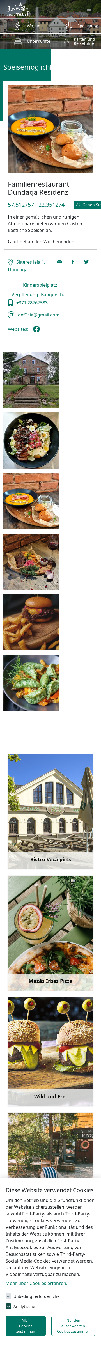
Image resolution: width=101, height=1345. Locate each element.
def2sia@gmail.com (38, 315)
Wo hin (33, 25)
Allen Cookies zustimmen (25, 1325)
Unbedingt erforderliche (36, 1296)
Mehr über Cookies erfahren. (36, 1283)
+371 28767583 (31, 303)
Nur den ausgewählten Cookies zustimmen (73, 1325)
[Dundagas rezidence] (31, 501)
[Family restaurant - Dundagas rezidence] (31, 380)
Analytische (24, 1306)
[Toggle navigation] (89, 9)
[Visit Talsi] (17, 8)
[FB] (37, 331)
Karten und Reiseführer (85, 41)
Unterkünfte (38, 41)
